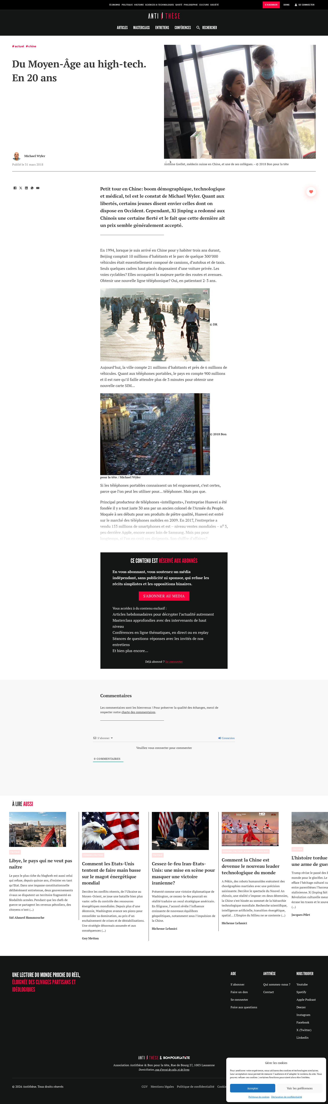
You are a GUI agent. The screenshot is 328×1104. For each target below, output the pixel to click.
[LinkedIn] (26, 188)
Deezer (301, 1007)
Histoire (139, 4)
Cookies (222, 1086)
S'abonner (237, 984)
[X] (21, 188)
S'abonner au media (164, 596)
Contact (268, 992)
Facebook (302, 1022)
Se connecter (174, 661)
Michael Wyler (34, 156)
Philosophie (191, 4)
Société (214, 4)
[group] (44, 866)
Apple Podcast (306, 999)
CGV (145, 1086)
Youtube (302, 984)
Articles (122, 27)
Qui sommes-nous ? (276, 984)
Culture (204, 4)
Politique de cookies (258, 1096)
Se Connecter (306, 4)
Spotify (301, 992)
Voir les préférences (300, 1088)
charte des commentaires (138, 712)
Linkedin (302, 1037)
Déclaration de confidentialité (286, 1096)
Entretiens (162, 27)
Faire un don (239, 992)
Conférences (183, 27)
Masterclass (141, 27)
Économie (114, 4)
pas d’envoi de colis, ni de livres (172, 1069)
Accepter (252, 1088)
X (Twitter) (303, 1030)
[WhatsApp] (32, 188)
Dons (286, 4)
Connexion (228, 738)
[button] (170, 162)
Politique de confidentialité (195, 1086)
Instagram (303, 1015)
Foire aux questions (244, 1007)
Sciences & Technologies (159, 4)
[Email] (38, 188)
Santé (178, 4)
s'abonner (271, 4)
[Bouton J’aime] (311, 192)
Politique (127, 4)
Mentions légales (162, 1086)
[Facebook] (15, 188)
